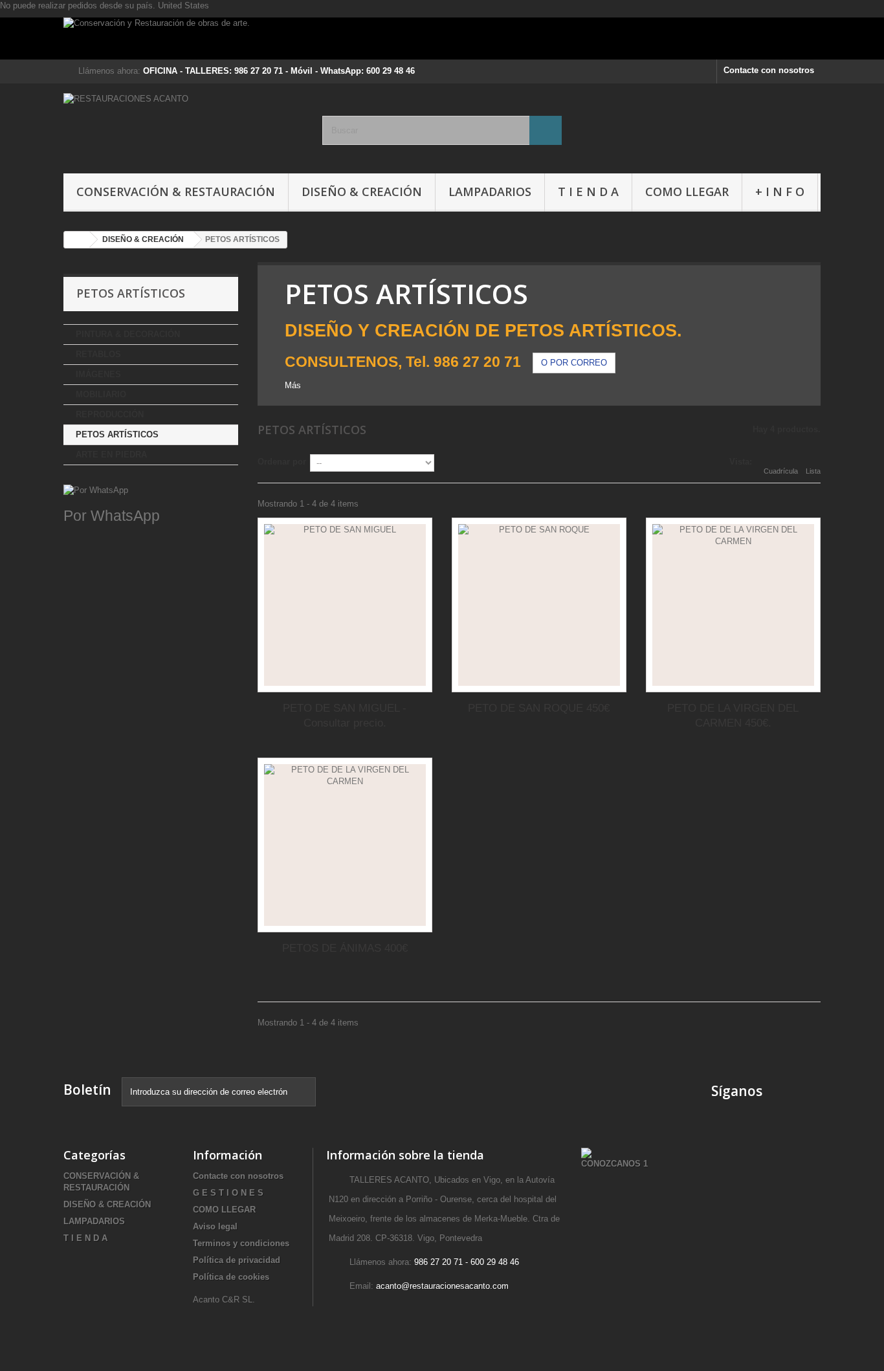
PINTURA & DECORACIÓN (128, 334)
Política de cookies (231, 1277)
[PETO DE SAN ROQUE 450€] (539, 605)
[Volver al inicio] (77, 240)
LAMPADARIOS (489, 191)
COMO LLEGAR (687, 191)
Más (293, 385)
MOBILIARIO (101, 394)
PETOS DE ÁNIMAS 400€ (345, 948)
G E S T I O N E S (228, 1193)
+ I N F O (779, 191)
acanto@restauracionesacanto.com (442, 1286)
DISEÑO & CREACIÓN (362, 191)
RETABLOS (98, 354)
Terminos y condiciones (241, 1243)
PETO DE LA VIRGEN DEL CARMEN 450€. (733, 715)
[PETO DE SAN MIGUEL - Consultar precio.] (345, 605)
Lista (813, 471)
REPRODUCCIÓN (110, 414)
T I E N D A (588, 191)
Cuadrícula (781, 471)
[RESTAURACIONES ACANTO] (183, 125)
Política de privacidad (236, 1260)
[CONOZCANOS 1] (614, 1158)
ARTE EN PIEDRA (111, 454)
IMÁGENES (98, 374)
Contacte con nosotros (769, 70)
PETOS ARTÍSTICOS (117, 434)
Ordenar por (282, 461)
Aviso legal (215, 1226)
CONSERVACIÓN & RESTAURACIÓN (175, 191)
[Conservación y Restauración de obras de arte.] (442, 38)
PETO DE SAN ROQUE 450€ (539, 708)
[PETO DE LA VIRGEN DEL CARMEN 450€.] (733, 605)
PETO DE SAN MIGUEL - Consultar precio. (344, 715)
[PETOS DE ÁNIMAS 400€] (345, 845)
